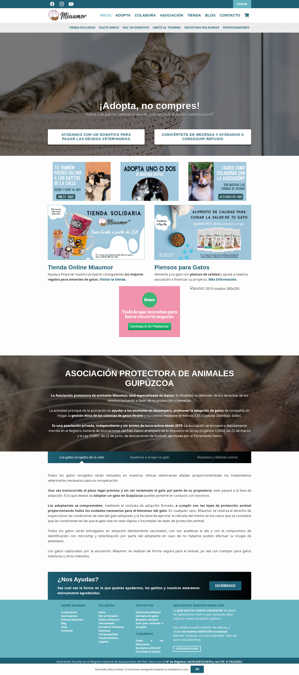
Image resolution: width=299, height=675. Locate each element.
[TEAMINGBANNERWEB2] (82, 181)
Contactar (67, 630)
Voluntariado (106, 623)
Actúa (101, 612)
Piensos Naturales (72, 619)
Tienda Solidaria (108, 638)
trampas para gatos (235, 551)
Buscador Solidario (147, 619)
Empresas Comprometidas (108, 632)
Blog (64, 623)
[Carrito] (246, 15)
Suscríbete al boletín (148, 651)
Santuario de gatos (147, 616)
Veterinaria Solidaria (148, 612)
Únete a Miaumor (108, 619)
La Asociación (69, 612)
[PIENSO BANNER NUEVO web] (203, 232)
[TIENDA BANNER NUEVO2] (96, 232)
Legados (103, 641)
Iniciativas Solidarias (111, 627)
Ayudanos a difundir (148, 648)
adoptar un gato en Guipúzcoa (118, 495)
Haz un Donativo (108, 616)
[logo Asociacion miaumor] (67, 15)
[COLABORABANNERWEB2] (217, 181)
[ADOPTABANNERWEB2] (149, 181)
